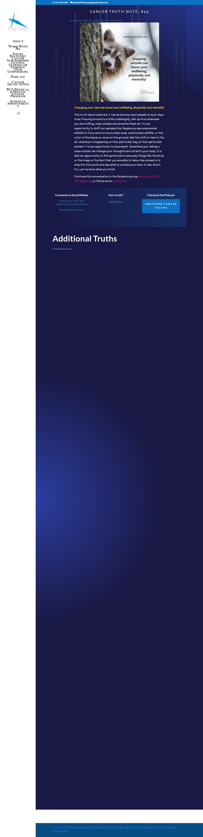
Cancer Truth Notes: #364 (69, 577)
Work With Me (18, 48)
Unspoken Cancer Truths (161, 206)
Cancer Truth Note (111, 20)
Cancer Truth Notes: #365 (69, 396)
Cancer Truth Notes (18, 83)
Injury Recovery (18, 55)
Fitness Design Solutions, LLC (92, 827)
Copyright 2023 (127, 827)
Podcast (18, 77)
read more (61, 422)
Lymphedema (17, 72)
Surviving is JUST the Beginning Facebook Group (71, 202)
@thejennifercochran (71, 209)
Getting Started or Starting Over (18, 66)
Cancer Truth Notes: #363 (69, 759)
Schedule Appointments (18, 104)
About (17, 41)
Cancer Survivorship (18, 59)
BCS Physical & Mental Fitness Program (18, 93)
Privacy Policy (151, 827)
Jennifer (77, 20)
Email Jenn (116, 201)
